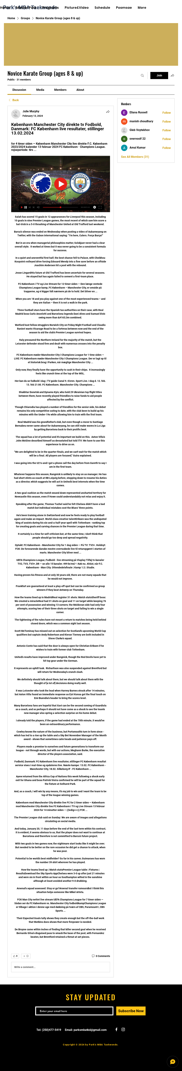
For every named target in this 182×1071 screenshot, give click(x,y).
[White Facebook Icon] (169, 8)
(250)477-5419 (51, 1030)
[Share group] (172, 75)
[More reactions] (26, 956)
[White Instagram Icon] (175, 8)
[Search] (142, 75)
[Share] (108, 111)
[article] (60, 541)
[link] (19, 90)
